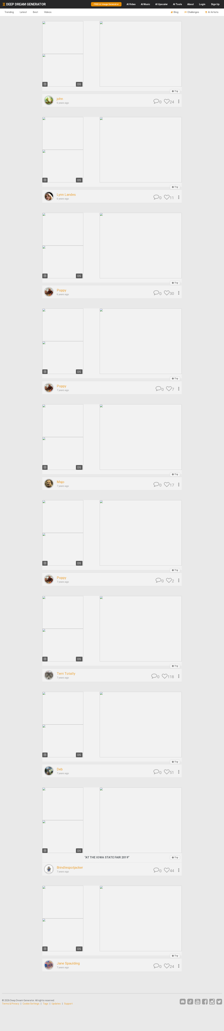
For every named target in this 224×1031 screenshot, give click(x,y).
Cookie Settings (31, 1003)
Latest (23, 12)
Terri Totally (66, 674)
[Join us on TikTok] (190, 1001)
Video (131, 4)
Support (68, 1003)
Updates (56, 1003)
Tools (177, 4)
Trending (9, 12)
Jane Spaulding (68, 963)
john (60, 99)
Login (202, 4)
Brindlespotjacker (70, 867)
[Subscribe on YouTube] (197, 1002)
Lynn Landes (66, 195)
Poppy (61, 290)
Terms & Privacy (10, 1003)
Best (35, 12)
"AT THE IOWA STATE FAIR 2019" (107, 857)
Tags (45, 1003)
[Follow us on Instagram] (212, 1002)
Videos (47, 12)
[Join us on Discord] (183, 1001)
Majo (60, 482)
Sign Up (215, 4)
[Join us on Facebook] (205, 1002)
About (190, 4)
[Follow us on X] (219, 1002)
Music (145, 4)
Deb (60, 769)
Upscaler (161, 4)
